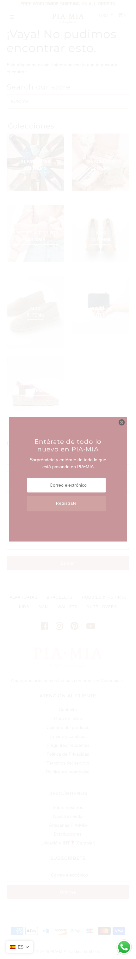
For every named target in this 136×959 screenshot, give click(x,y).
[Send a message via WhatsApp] (124, 947)
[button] (20, 947)
